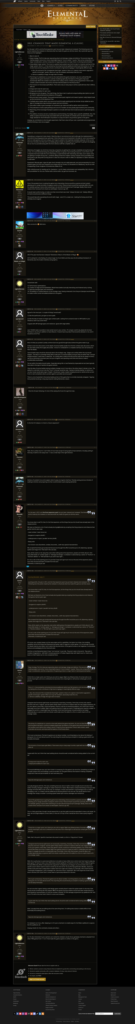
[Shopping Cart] (118, 1)
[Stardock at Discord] (107, 68)
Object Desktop (16, 993)
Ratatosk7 (19, 143)
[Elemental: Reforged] (67, 16)
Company (81, 990)
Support (48, 1)
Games (26, 1)
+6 (19, 439)
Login (29, 29)
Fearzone (19, 457)
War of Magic (57, 39)
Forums (80, 1009)
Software (20, 1)
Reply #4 (30, 251)
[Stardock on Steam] (117, 65)
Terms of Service (66, 1021)
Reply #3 (30, 221)
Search (25, 29)
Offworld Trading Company (51, 1005)
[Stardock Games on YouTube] (108, 65)
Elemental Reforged (27, 39)
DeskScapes (16, 1001)
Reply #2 (30, 180)
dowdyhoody (20, 429)
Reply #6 (30, 309)
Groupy (14, 1005)
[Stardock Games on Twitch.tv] (111, 65)
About (79, 993)
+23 (19, 62)
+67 (19, 359)
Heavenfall (19, 190)
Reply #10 (30, 447)
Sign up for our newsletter (86, 1013)
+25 (19, 680)
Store (92, 5)
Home (16, 39)
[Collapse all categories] (120, 49)
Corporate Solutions (17, 995)
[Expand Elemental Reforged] (99, 49)
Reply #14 (30, 660)
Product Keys (113, 999)
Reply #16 (30, 933)
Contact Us (80, 1007)
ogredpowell (19, 319)
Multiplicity (15, 1003)
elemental (92, 125)
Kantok (19, 349)
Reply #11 (30, 477)
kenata (20, 670)
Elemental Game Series (43, 39)
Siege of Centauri (49, 1007)
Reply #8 (31, 387)
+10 (19, 467)
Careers (80, 999)
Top (94, 133)
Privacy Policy (59, 1021)
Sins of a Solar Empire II (51, 999)
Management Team (82, 997)
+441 (20, 199)
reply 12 (42, 577)
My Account (113, 995)
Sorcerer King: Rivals (50, 1009)
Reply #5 (30, 279)
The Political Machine (50, 1003)
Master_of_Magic (19, 261)
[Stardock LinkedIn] (112, 68)
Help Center (113, 993)
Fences (14, 999)
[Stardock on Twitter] (103, 65)
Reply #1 (30, 133)
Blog (43, 1)
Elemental (48, 995)
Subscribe (117, 1013)
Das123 (19, 231)
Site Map (77, 1021)
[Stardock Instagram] (114, 65)
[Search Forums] (120, 1)
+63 (20, 407)
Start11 (14, 997)
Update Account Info (115, 1003)
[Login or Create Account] (115, 1)
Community (32, 1)
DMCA (72, 1021)
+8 (19, 524)
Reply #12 (30, 504)
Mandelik (19, 514)
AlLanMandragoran (20, 397)
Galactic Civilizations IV (51, 997)
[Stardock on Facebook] (105, 65)
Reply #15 (30, 821)
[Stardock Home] (14, 1)
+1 (19, 271)
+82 (19, 238)
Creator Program (82, 1005)
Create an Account (115, 997)
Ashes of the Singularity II (51, 993)
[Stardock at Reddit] (104, 68)
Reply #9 (30, 419)
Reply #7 (30, 339)
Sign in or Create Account (37, 979)
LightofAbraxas (19, 52)
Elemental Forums (57, 46)
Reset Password (114, 1001)
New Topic (90, 27)
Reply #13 (30, 571)
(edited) (71, 133)
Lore (60, 5)
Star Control (48, 1001)
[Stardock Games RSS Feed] (115, 68)
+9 (19, 152)
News (39, 1)
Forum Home (19, 29)
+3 (19, 329)
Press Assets (81, 1003)
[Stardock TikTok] (110, 68)
